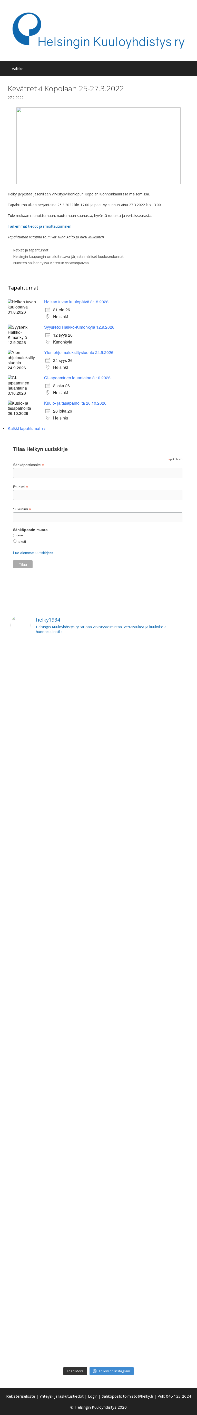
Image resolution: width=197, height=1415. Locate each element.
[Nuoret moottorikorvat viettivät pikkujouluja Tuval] (53, 1106)
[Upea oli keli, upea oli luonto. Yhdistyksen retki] (53, 1323)
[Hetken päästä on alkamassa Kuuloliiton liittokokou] (53, 845)
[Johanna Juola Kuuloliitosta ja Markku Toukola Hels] (143, 1307)
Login (92, 1396)
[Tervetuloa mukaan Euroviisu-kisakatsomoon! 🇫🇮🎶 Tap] (53, 658)
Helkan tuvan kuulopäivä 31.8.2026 (76, 302)
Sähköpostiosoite (28, 464)
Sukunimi (22, 509)
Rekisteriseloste (20, 1396)
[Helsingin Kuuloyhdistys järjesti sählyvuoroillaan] (53, 1068)
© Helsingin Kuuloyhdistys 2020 (98, 1407)
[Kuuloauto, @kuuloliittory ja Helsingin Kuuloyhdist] (143, 920)
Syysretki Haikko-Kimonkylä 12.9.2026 (79, 327)
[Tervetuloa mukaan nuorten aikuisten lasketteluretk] (53, 729)
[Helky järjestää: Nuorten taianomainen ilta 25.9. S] (143, 1065)
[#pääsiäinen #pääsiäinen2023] (143, 1020)
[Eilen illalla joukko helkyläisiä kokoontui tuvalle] (143, 1110)
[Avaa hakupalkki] (189, 68)
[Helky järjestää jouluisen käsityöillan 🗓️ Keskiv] (143, 787)
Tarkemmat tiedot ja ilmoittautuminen (39, 226)
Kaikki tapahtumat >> (27, 428)
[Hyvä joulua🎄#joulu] (143, 706)
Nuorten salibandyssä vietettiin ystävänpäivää (51, 262)
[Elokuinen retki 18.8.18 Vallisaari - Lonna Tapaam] (53, 1239)
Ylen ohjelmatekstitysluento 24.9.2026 (78, 352)
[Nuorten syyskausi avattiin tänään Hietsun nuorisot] (143, 1158)
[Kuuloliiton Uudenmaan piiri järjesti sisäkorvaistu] (53, 1165)
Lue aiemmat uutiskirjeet (33, 553)
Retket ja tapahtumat (30, 250)
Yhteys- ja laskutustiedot (62, 1396)
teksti (21, 541)
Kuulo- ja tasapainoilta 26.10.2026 (75, 403)
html (20, 536)
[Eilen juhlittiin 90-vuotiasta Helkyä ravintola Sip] (143, 671)
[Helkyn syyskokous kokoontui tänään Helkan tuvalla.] (53, 790)
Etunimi (20, 486)
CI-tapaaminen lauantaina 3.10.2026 (77, 378)
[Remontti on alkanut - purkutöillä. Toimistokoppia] (143, 1210)
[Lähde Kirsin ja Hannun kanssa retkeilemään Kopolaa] (53, 1033)
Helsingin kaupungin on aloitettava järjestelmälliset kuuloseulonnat (68, 256)
